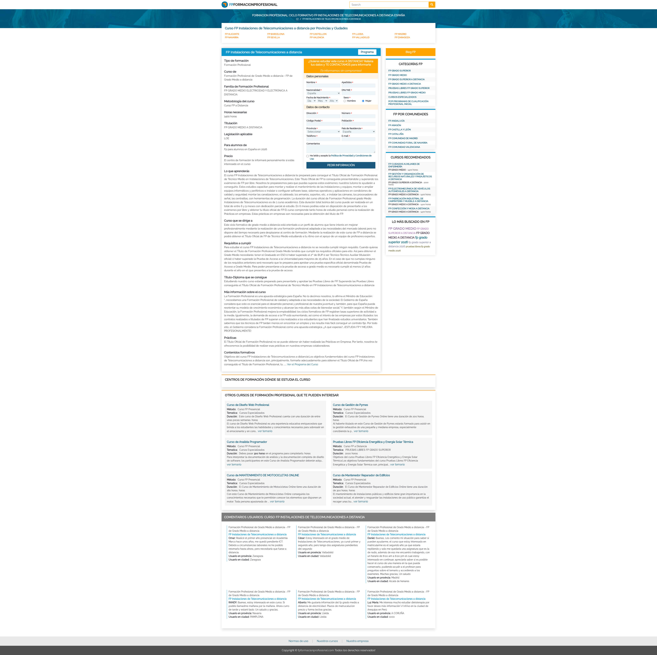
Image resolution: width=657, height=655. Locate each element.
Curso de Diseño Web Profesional (248, 405)
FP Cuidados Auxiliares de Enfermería (404, 165)
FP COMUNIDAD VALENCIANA (404, 147)
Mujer (368, 100)
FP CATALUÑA (396, 134)
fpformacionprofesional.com (316, 650)
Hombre (351, 100)
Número (346, 113)
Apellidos (347, 82)
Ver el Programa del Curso (302, 364)
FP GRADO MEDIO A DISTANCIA (404, 84)
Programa (367, 52)
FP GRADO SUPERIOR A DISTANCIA (406, 79)
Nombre (310, 82)
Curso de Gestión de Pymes (350, 405)
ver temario (265, 431)
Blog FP (411, 52)
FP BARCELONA (275, 34)
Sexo (346, 97)
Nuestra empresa (357, 641)
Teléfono (311, 136)
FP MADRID (400, 34)
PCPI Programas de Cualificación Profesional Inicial (408, 102)
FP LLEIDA (357, 34)
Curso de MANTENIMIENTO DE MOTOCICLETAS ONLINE (263, 475)
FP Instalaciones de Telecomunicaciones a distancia (258, 534)
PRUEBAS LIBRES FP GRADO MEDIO (407, 92)
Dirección (311, 113)
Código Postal (313, 120)
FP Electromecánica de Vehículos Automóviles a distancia (409, 190)
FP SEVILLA (273, 37)
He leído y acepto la (341, 157)
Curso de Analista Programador (247, 442)
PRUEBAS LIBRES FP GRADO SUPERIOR (408, 88)
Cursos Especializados (402, 97)
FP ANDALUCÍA (396, 121)
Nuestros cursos (327, 641)
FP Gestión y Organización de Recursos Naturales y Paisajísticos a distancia (410, 176)
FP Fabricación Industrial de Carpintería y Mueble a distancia (408, 200)
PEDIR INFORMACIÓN (341, 165)
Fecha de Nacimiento (317, 97)
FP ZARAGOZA (402, 37)
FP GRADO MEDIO (397, 75)
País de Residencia (351, 128)
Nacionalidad (313, 90)
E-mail (345, 136)
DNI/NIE (346, 90)
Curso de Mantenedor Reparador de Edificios (361, 475)
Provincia (311, 128)
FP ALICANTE (232, 34)
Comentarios (313, 143)
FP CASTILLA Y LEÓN (399, 129)
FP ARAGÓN (394, 125)
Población (347, 120)
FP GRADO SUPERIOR (399, 70)
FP (297, 19)
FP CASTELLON (318, 34)
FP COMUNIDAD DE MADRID (403, 138)
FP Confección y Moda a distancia (408, 208)
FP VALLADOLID (360, 37)
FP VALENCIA (317, 37)
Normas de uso (298, 641)
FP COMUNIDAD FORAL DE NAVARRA (407, 142)
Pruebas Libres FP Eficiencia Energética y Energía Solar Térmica (373, 442)
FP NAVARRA (232, 37)
